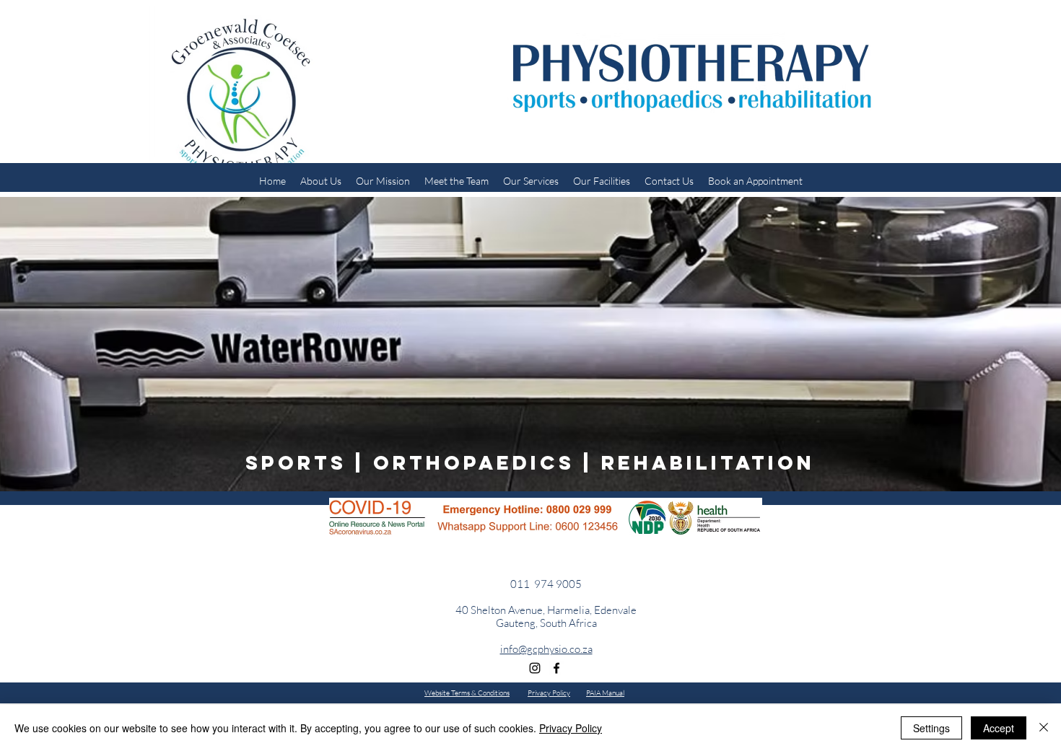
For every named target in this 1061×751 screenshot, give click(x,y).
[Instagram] (535, 668)
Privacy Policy (570, 728)
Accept (998, 728)
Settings (931, 728)
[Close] (1043, 727)
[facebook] (556, 668)
